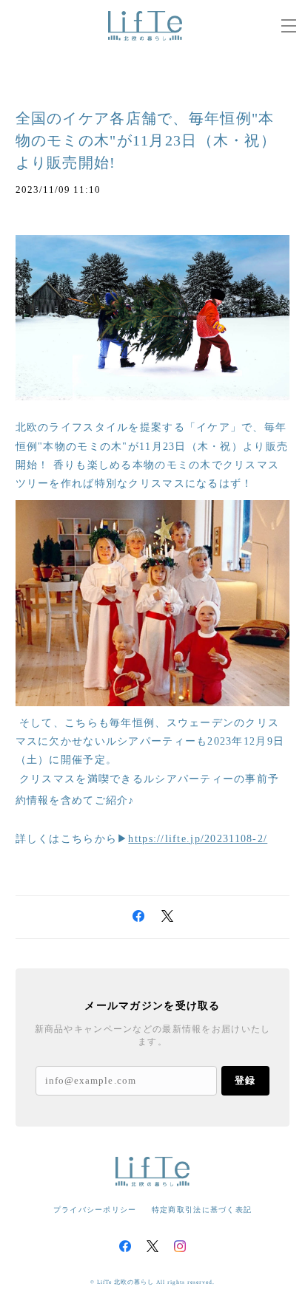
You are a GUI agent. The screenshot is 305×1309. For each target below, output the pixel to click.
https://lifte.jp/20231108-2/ (197, 838)
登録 (245, 1080)
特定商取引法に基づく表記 (202, 1210)
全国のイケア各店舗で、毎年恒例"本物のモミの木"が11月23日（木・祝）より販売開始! (146, 140)
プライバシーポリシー (95, 1210)
